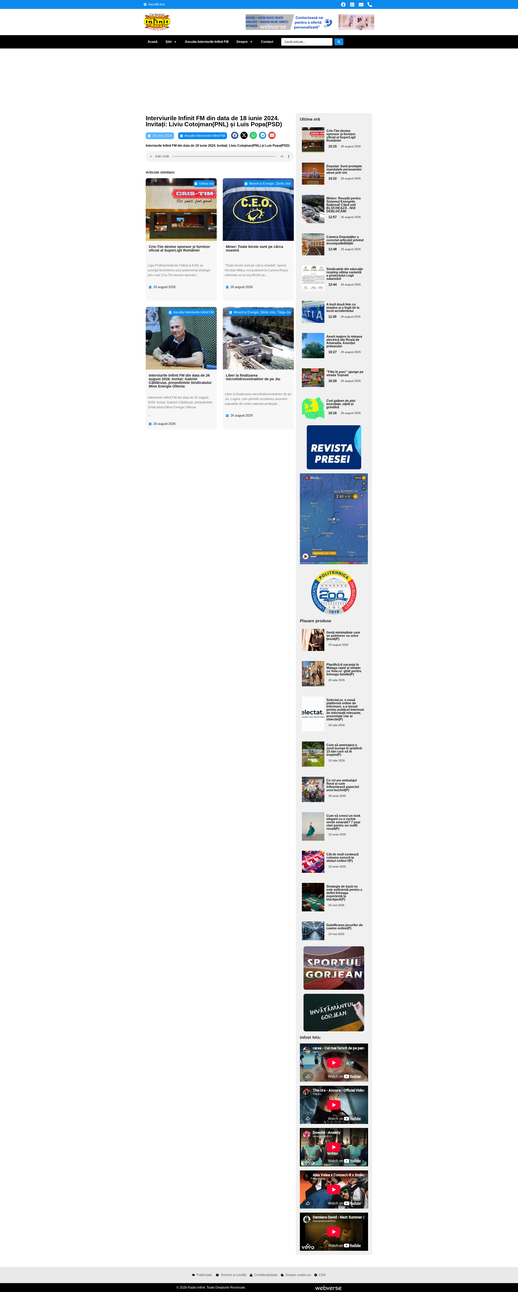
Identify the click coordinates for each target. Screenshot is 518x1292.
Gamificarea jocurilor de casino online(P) (344, 926)
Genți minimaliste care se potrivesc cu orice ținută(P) (343, 636)
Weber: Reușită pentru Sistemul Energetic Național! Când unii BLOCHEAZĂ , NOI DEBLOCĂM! (343, 205)
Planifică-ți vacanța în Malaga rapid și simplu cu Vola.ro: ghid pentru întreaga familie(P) (343, 669)
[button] (234, 135)
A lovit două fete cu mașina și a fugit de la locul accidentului (342, 308)
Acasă (152, 41)
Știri (169, 41)
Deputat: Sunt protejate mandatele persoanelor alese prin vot (344, 169)
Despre (242, 41)
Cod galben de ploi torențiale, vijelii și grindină (340, 404)
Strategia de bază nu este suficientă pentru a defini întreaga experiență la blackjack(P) (344, 893)
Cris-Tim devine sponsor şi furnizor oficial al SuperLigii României (179, 248)
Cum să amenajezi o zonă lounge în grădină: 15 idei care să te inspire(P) (344, 749)
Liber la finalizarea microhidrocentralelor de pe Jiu (253, 377)
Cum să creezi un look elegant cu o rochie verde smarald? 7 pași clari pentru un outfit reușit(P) (343, 822)
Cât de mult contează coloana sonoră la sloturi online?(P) (342, 857)
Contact (267, 41)
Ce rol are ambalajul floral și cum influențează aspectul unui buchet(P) (342, 785)
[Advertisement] (259, 79)
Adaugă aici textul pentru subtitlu (312, 136)
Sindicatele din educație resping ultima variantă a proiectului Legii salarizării (344, 273)
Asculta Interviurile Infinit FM (206, 41)
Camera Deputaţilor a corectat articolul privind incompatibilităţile (345, 240)
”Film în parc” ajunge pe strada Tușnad (344, 373)
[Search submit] (338, 41)
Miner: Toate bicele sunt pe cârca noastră (254, 248)
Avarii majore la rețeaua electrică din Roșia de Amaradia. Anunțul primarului (344, 341)
